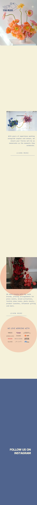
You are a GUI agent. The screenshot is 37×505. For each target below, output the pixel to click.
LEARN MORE (23, 153)
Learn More (16, 313)
